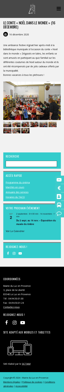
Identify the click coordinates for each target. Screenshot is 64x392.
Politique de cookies (32, 381)
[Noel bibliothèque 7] (25, 124)
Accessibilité (21, 386)
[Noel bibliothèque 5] (34, 124)
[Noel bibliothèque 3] (7, 130)
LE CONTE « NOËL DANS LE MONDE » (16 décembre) (29, 25)
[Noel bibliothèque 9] (16, 124)
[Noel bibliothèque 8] (43, 124)
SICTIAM (26, 363)
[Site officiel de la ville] (31, 12)
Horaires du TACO (15, 197)
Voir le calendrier (15, 231)
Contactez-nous (11, 307)
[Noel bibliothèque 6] (52, 124)
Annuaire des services (17, 192)
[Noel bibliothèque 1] (7, 124)
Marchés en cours (15, 187)
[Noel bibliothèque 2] (25, 130)
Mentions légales (11, 381)
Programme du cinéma (18, 182)
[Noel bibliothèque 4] (16, 130)
